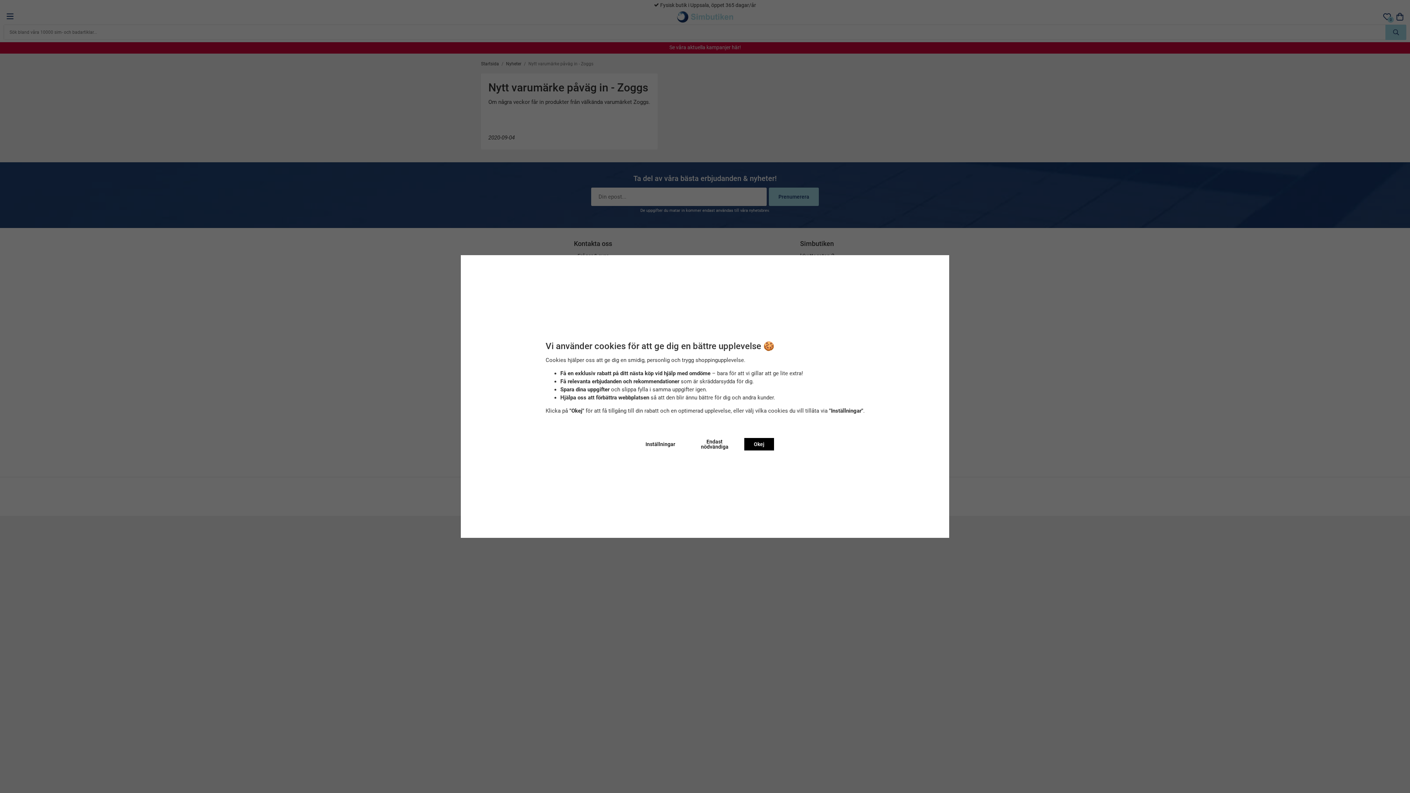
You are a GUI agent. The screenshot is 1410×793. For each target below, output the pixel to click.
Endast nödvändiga (714, 444)
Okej (759, 444)
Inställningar (660, 444)
